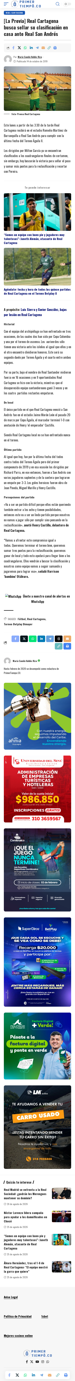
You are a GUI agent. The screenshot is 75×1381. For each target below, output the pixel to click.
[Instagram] (42, 1361)
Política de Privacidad (18, 1316)
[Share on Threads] (58, 639)
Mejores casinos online (18, 1335)
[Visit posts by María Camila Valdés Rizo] (8, 59)
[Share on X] (19, 48)
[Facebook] (27, 1361)
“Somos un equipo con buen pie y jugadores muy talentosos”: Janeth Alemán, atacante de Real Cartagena (34, 239)
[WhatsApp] (47, 1361)
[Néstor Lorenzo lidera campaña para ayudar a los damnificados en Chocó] (61, 1216)
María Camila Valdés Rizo (30, 56)
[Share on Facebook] (13, 48)
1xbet (44, 1316)
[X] (31, 1361)
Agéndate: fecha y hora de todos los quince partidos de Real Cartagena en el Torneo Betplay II (37, 291)
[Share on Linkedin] (31, 48)
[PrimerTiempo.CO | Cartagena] (26, 4)
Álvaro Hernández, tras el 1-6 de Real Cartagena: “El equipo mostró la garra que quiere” (26, 1267)
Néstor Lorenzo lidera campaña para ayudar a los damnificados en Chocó (25, 1217)
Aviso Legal (11, 1297)
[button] (7, 4)
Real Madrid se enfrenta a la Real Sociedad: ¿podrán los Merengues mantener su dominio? (25, 1193)
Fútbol (22, 619)
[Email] (43, 48)
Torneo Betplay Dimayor (18, 624)
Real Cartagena (14, 12)
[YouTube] (37, 1361)
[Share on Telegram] (37, 48)
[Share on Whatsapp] (25, 48)
